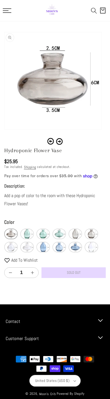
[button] (94, 11)
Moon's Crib (47, 394)
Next (59, 141)
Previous (50, 141)
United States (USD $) (52, 380)
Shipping (30, 167)
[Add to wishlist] (7, 260)
